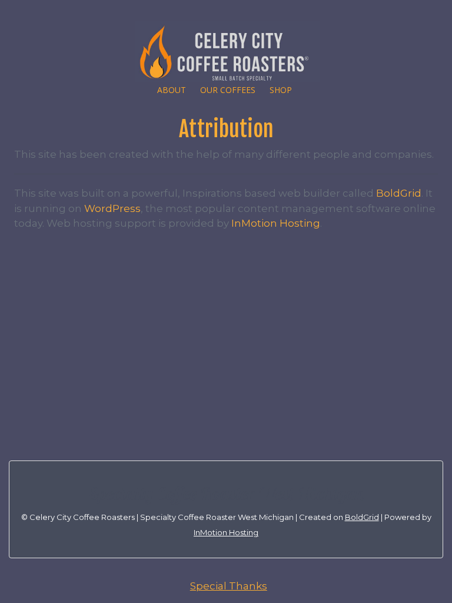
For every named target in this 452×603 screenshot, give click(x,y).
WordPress (112, 208)
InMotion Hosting (275, 223)
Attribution (226, 129)
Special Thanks (228, 586)
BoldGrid (398, 193)
